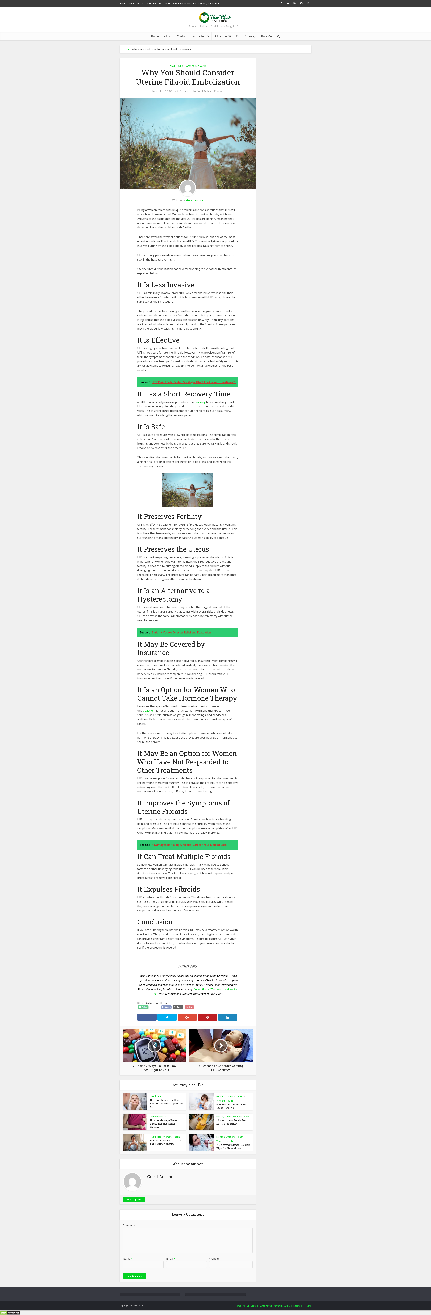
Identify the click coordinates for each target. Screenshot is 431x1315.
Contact (140, 3)
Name (128, 1258)
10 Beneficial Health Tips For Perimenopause (165, 1142)
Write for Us (165, 3)
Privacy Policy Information (206, 3)
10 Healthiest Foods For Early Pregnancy (231, 1122)
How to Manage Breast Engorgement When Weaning (164, 1124)
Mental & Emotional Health (229, 1096)
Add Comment (183, 91)
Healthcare (177, 65)
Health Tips (155, 1136)
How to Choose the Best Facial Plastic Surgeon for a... (166, 1103)
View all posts (133, 1199)
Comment (129, 1225)
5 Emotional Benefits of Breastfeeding (231, 1106)
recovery (199, 402)
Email (170, 1258)
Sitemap (250, 36)
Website (214, 1258)
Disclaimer (151, 3)
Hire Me (266, 36)
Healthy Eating (223, 1116)
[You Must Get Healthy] (215, 16)
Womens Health (196, 65)
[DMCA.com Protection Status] (10, 1312)
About (131, 3)
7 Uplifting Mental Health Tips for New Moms (233, 1146)
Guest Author (204, 91)
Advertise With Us (182, 3)
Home (123, 3)
